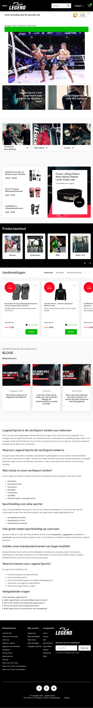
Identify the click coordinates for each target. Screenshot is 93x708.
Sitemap (5, 659)
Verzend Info (7, 633)
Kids (44, 640)
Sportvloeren (12, 487)
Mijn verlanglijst (33, 643)
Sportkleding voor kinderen (17, 523)
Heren (45, 633)
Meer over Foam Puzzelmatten (13, 669)
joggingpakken (68, 534)
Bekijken (31, 332)
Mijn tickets (32, 640)
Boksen (46, 650)
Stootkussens (12, 493)
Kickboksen (47, 653)
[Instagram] (46, 688)
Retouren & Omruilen (10, 636)
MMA (45, 656)
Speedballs (11, 495)
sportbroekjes (7, 537)
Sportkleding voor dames (16, 517)
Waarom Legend (8, 643)
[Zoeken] (68, 5)
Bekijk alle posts (9, 358)
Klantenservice (7, 656)
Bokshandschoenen (14, 484)
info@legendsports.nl (63, 638)
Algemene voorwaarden (11, 646)
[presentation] (85, 263)
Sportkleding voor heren (16, 520)
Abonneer (84, 648)
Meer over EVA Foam (10, 663)
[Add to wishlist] (35, 285)
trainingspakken (56, 534)
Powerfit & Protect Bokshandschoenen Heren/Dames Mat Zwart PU (21, 305)
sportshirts (78, 534)
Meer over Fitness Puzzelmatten (14, 666)
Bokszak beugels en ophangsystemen (21, 498)
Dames (45, 636)
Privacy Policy (7, 653)
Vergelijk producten (35, 646)
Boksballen (11, 490)
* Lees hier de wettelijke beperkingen (67, 653)
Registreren (32, 633)
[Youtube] (54, 688)
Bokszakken (11, 481)
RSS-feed (59, 695)
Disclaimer (6, 650)
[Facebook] (39, 688)
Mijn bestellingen (34, 636)
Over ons (5, 640)
